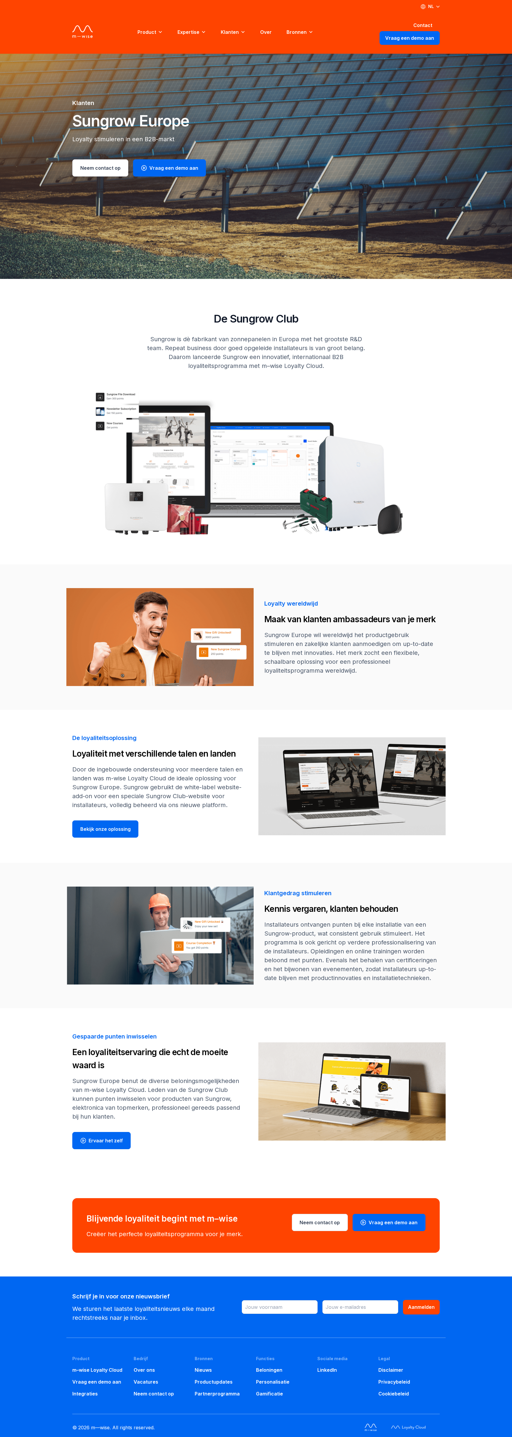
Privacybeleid (394, 1382)
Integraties (85, 1394)
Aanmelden (421, 1307)
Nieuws (203, 1370)
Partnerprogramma (217, 1394)
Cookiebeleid (393, 1394)
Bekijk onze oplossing (105, 829)
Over (266, 32)
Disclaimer (390, 1370)
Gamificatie (269, 1394)
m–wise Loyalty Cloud (97, 1370)
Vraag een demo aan (409, 38)
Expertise (188, 32)
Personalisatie (272, 1382)
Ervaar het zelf (105, 1141)
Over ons (144, 1370)
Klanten (230, 32)
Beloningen (269, 1370)
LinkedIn (327, 1370)
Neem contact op (100, 168)
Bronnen (297, 32)
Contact (422, 25)
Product (146, 32)
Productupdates (214, 1382)
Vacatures (146, 1382)
